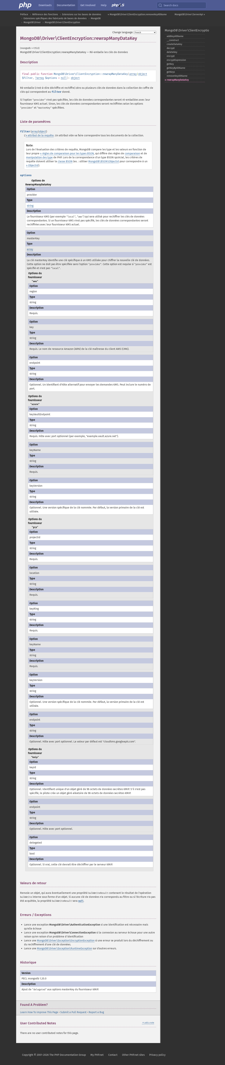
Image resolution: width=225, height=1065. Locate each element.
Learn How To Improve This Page (39, 1012)
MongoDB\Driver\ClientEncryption (62, 22)
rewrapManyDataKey (178, 79)
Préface (24, 14)
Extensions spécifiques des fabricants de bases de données (55, 18)
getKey (170, 64)
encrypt (171, 56)
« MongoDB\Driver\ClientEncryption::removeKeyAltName (137, 14)
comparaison (132, 153)
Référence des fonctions (45, 14)
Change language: (122, 32)
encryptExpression (176, 60)
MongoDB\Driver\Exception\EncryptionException (66, 940)
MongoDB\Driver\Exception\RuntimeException (64, 948)
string (30, 205)
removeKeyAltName (177, 76)
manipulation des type (39, 157)
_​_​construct (173, 40)
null (64, 77)
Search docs (171, 5)
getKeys (171, 72)
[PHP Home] (25, 5)
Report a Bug (96, 1012)
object (142, 74)
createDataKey (174, 44)
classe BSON (65, 161)
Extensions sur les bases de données (81, 14)
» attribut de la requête (40, 135)
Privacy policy (157, 1054)
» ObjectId (32, 165)
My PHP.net (97, 1054)
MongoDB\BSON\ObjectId (103, 161)
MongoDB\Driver (32, 22)
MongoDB (95, 18)
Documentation (66, 5)
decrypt (171, 48)
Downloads (45, 5)
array (133, 74)
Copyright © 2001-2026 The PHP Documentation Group (54, 1054)
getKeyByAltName (176, 68)
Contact (112, 1054)
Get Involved (88, 5)
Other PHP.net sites (133, 1054)
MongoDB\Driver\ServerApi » (190, 14)
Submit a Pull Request (73, 1012)
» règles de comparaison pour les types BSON (67, 153)
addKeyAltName (175, 36)
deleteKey (172, 52)
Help (103, 5)
